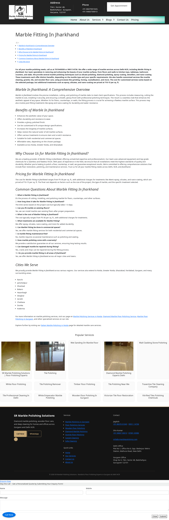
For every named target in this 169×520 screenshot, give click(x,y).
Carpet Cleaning (72, 438)
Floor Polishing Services (75, 425)
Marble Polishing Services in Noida (87, 316)
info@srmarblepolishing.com (125, 439)
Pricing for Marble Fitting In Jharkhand (33, 55)
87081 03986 (134, 433)
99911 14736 (134, 424)
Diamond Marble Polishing (76, 431)
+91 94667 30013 (120, 433)
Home (74, 20)
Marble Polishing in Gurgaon (77, 422)
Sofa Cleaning (71, 441)
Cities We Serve (24, 62)
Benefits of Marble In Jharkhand (30, 49)
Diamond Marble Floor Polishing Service (119, 316)
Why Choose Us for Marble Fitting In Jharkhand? (36, 52)
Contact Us (123, 20)
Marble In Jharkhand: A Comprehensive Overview (36, 45)
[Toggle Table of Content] (17, 42)
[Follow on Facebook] (16, 439)
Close (155, 516)
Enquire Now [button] (5, 481)
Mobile (89, 488)
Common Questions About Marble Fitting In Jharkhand (39, 58)
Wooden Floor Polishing (75, 428)
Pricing (135, 20)
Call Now (9, 514)
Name (2, 488)
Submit (163, 516)
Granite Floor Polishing (74, 434)
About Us (84, 20)
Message (3, 497)
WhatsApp (34, 434)
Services (96, 20)
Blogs (109, 20)
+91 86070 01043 (120, 424)
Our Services (70, 456)
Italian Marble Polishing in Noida (54, 325)
